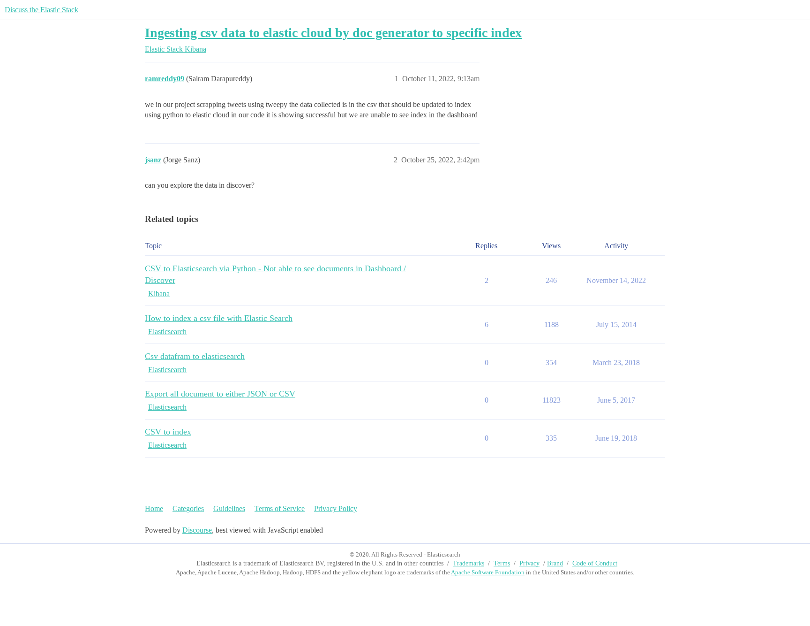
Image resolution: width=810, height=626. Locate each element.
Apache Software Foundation (488, 572)
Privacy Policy (335, 508)
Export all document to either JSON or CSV (220, 393)
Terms (502, 563)
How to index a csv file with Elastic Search (218, 318)
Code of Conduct (594, 563)
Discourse (197, 530)
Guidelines (229, 508)
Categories (188, 508)
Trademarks (468, 563)
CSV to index (168, 431)
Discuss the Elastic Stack (41, 10)
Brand (555, 563)
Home (154, 508)
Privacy (529, 563)
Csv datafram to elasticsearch (195, 356)
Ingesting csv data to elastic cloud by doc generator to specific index (333, 32)
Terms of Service (280, 508)
